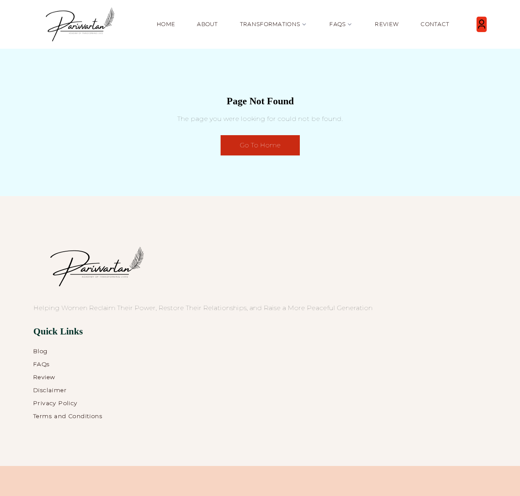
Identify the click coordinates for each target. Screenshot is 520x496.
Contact (435, 24)
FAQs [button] (337, 24)
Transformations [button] (270, 24)
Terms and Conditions (67, 416)
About (207, 24)
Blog (40, 351)
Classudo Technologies (350, 483)
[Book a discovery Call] (482, 24)
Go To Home (260, 145)
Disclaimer (50, 390)
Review (387, 24)
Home (166, 24)
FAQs (41, 364)
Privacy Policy (55, 403)
